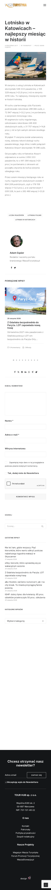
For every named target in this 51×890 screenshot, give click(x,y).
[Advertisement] (25, 657)
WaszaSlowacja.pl (25, 859)
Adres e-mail (12, 434)
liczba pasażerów (16, 215)
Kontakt (25, 826)
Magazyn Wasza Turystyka (25, 852)
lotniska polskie (34, 215)
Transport (27, 45)
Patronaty (25, 829)
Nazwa (9, 420)
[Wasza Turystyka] (16, 5)
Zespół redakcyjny (25, 836)
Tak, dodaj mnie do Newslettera (23, 473)
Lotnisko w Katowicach (25, 220)
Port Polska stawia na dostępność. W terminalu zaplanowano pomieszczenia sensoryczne (23, 326)
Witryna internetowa (15, 448)
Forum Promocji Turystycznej (25, 856)
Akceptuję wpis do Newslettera (22, 782)
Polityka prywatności (25, 833)
